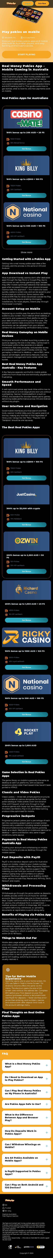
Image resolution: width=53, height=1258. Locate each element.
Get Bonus (26, 149)
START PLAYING (26, 54)
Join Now (42, 3)
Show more (26, 252)
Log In (27, 3)
